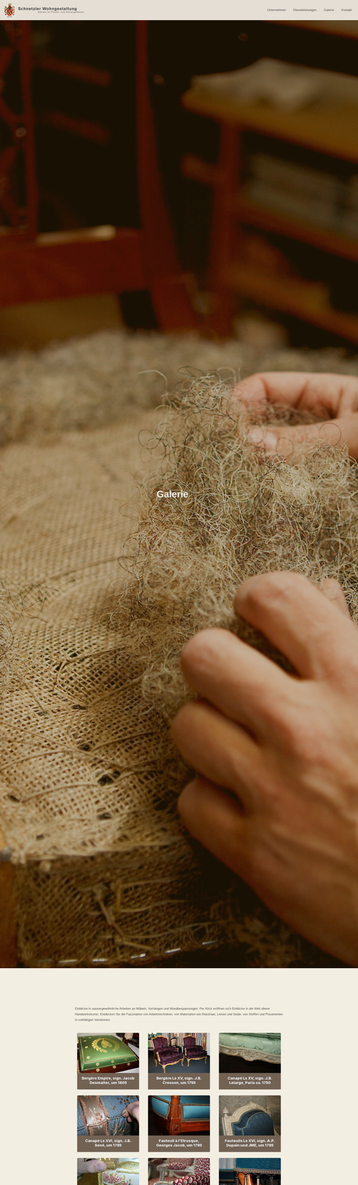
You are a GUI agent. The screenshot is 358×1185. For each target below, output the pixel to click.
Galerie (329, 10)
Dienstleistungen (304, 10)
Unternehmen (276, 10)
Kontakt (346, 10)
